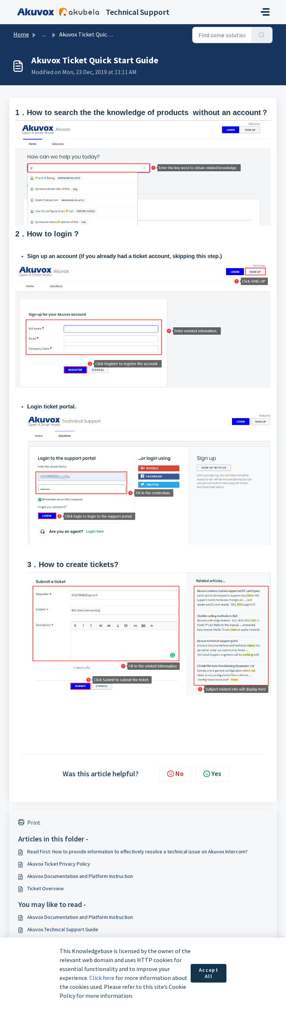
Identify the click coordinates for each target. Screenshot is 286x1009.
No (179, 773)
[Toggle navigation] (265, 12)
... (44, 34)
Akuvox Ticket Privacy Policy (58, 863)
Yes (216, 773)
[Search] (262, 35)
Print (34, 822)
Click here (101, 977)
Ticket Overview (45, 888)
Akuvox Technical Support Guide (62, 929)
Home (21, 34)
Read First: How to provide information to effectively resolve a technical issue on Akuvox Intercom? (137, 851)
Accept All (209, 973)
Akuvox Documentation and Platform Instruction (80, 876)
